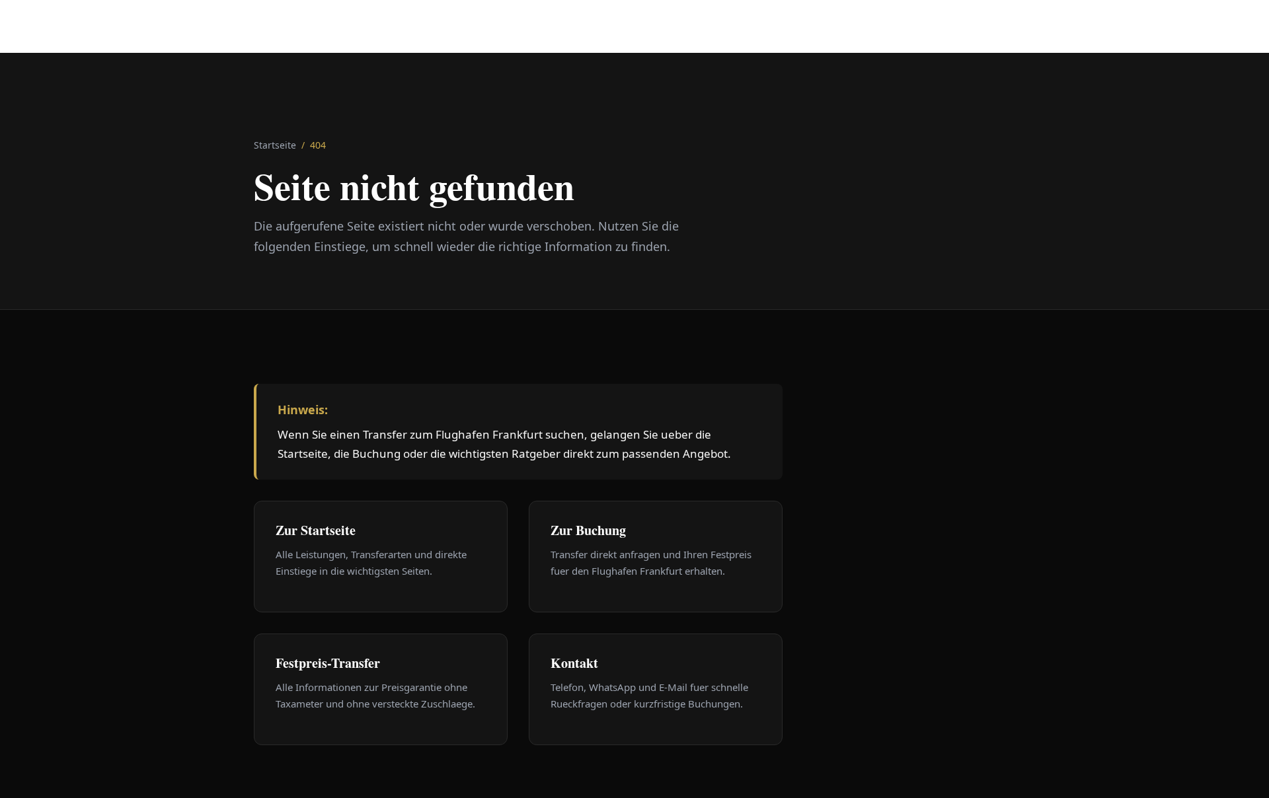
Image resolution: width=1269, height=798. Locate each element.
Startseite (275, 145)
